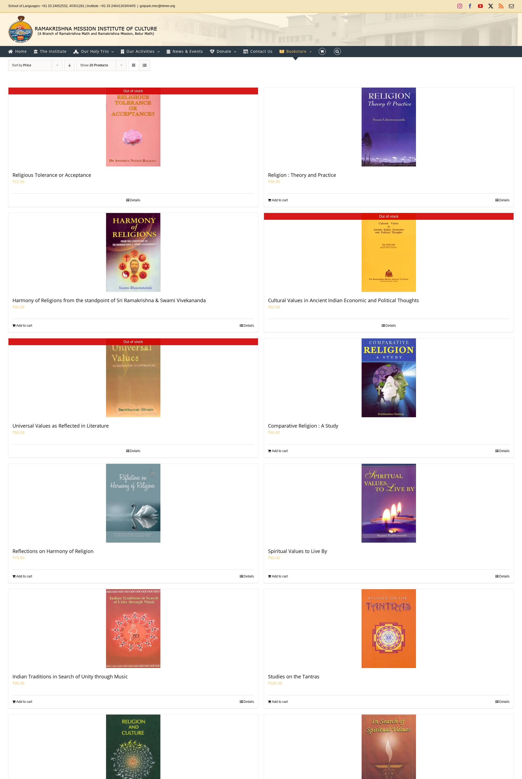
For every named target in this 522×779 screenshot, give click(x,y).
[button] (337, 51)
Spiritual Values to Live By (297, 551)
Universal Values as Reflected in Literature (61, 425)
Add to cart (280, 200)
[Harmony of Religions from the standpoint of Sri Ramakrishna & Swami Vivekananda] (133, 252)
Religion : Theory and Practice (302, 175)
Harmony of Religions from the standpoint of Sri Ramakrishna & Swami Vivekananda (109, 300)
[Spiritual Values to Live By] (389, 503)
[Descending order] (69, 65)
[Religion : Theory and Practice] (389, 127)
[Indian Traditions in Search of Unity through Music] (133, 628)
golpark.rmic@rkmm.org (157, 6)
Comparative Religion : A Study (303, 425)
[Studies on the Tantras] (389, 628)
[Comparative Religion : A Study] (389, 377)
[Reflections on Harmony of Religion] (133, 503)
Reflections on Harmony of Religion (53, 551)
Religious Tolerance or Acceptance (52, 175)
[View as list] (144, 65)
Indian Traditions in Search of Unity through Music (70, 676)
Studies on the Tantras (293, 676)
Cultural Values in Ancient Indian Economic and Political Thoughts (343, 300)
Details (135, 200)
